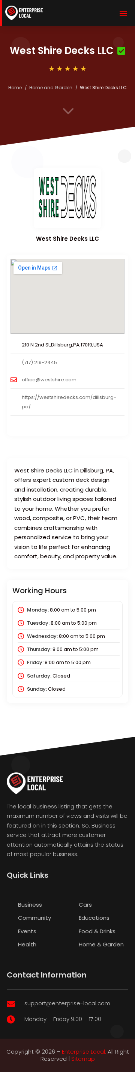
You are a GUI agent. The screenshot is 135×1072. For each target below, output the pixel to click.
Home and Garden (50, 87)
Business (30, 905)
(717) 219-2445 (39, 362)
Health (27, 944)
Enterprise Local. (84, 1052)
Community (34, 918)
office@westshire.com (49, 379)
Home (15, 87)
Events (27, 931)
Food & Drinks (97, 931)
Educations (94, 918)
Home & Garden (101, 944)
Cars (85, 905)
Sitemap (83, 1059)
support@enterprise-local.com (67, 1003)
